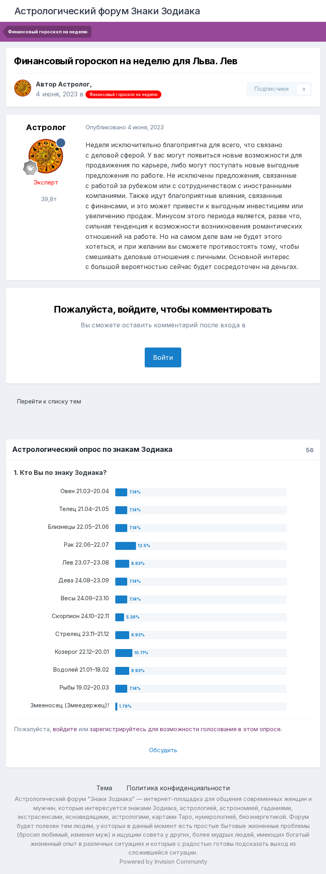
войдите (65, 729)
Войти (163, 357)
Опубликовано (124, 127)
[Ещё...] (306, 127)
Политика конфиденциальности (178, 788)
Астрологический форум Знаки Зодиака (107, 11)
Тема (105, 788)
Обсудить (163, 750)
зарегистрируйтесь (118, 729)
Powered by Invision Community (163, 861)
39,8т (48, 199)
